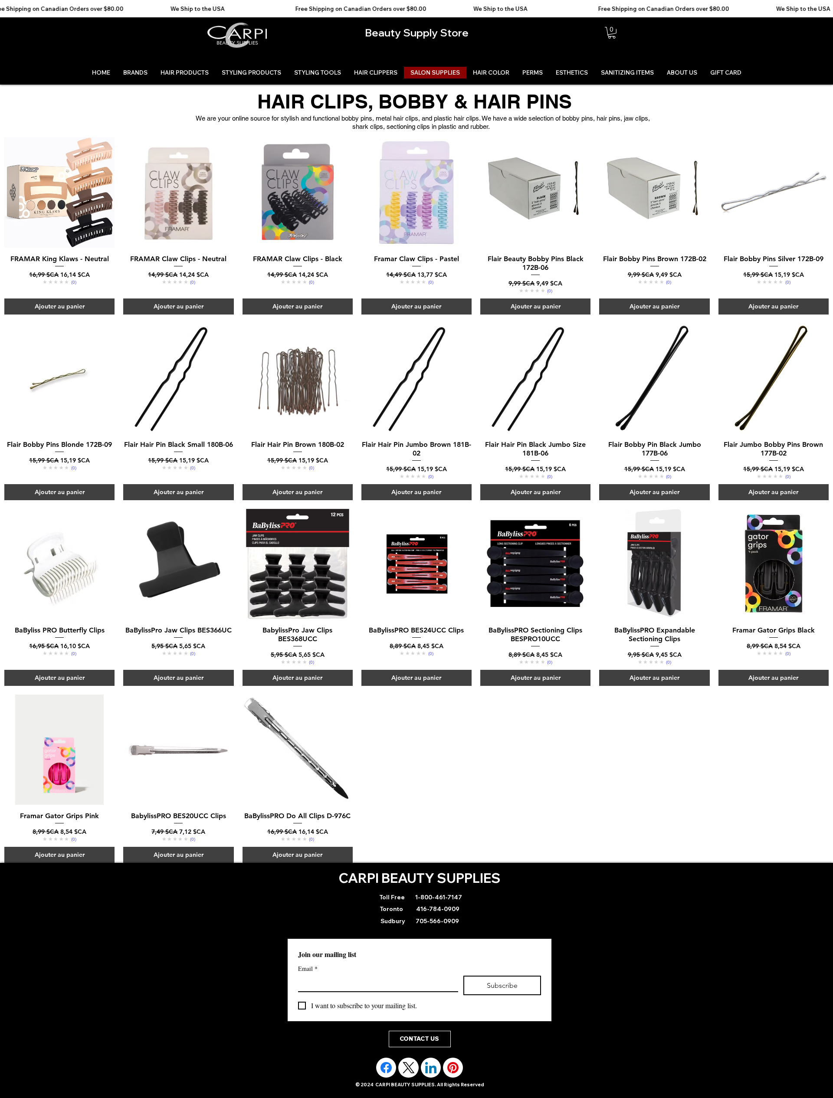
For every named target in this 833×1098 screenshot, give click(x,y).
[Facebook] (386, 1068)
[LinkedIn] (431, 1068)
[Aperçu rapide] (59, 192)
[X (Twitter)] (408, 1068)
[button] (612, 33)
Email (308, 968)
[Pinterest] (453, 1068)
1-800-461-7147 (438, 897)
